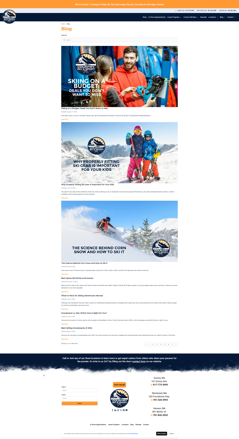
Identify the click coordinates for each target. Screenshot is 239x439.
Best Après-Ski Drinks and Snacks (77, 278)
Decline (172, 433)
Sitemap (138, 424)
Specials (203, 17)
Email (64, 395)
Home (63, 24)
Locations (212, 17)
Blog (221, 17)
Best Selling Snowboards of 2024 (76, 328)
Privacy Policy (133, 433)
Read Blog (64, 119)
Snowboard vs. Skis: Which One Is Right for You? (84, 313)
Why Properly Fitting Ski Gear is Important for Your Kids (87, 184)
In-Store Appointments (157, 17)
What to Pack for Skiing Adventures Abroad (82, 296)
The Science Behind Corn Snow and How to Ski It (84, 263)
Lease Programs (173, 17)
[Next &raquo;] (176, 344)
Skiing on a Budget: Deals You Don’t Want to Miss (84, 108)
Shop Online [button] (119, 385)
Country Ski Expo (190, 17)
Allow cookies (161, 433)
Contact (230, 17)
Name (64, 387)
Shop (145, 17)
